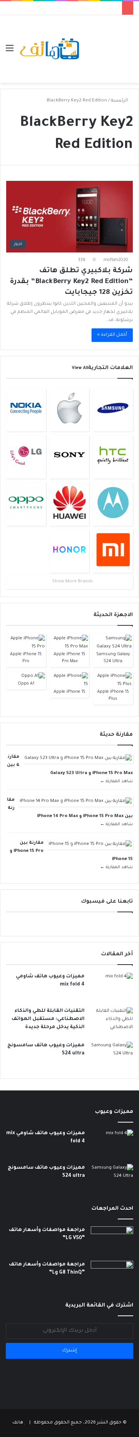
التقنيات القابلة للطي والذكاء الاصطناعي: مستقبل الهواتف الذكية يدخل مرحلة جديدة (48, 1019)
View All (80, 368)
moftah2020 (115, 260)
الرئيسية (120, 100)
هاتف (17, 1422)
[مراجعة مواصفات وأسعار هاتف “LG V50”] (112, 1240)
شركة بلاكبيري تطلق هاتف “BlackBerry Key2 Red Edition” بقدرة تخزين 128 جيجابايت (71, 282)
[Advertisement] (107, 43)
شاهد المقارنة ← (116, 781)
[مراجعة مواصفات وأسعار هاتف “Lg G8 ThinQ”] (112, 1275)
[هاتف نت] (50, 49)
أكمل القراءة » (112, 335)
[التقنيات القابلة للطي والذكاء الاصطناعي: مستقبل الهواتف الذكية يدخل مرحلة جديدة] (111, 1021)
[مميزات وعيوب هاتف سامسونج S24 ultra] (111, 1056)
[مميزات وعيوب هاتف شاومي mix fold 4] (111, 987)
